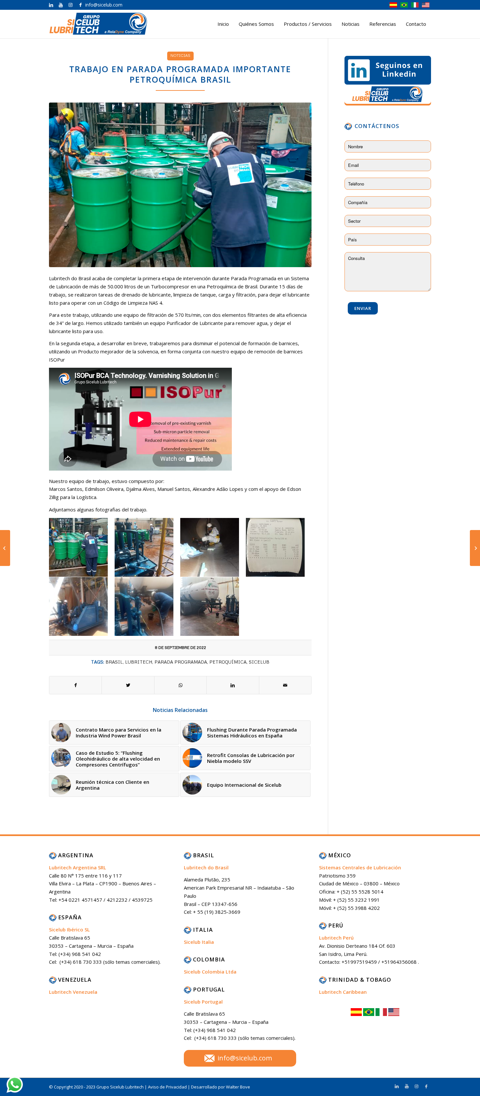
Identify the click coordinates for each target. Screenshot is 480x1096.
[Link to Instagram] (70, 5)
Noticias (180, 55)
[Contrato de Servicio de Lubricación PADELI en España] (475, 548)
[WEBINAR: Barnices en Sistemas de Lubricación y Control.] (5, 548)
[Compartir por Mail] (285, 685)
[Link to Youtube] (61, 5)
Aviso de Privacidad (168, 1087)
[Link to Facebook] (80, 5)
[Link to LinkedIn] (51, 5)
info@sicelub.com (244, 1058)
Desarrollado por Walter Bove (220, 1087)
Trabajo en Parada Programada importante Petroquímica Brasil (180, 74)
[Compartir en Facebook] (75, 685)
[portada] (180, 185)
